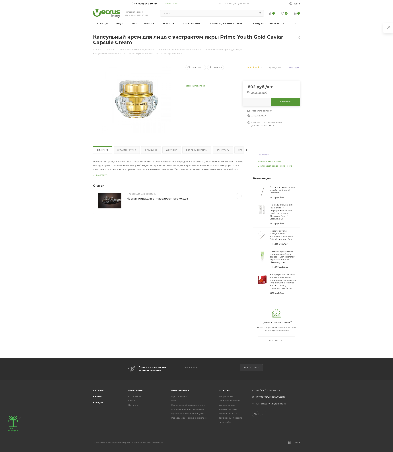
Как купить (222, 150)
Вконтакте (255, 414)
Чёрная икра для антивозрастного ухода (157, 198)
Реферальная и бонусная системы (189, 418)
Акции (97, 396)
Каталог (98, 390)
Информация (180, 390)
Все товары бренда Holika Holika (275, 166)
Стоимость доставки (229, 400)
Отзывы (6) (151, 150)
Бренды (98, 402)
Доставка (171, 150)
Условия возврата (228, 413)
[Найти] (260, 13)
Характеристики (126, 150)
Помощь (224, 390)
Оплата (242, 150)
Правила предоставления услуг (187, 413)
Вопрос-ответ (226, 396)
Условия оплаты (227, 405)
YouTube (263, 414)
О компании (134, 396)
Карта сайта (225, 422)
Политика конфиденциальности (188, 405)
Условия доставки (228, 409)
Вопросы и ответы (196, 150)
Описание (102, 150)
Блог (173, 400)
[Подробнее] (239, 196)
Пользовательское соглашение (187, 409)
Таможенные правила (230, 418)
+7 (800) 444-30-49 (145, 3)
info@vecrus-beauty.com (270, 396)
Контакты (133, 405)
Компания (135, 390)
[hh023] (136, 98)
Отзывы (132, 400)
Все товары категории (269, 161)
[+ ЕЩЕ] (295, 24)
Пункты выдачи (179, 396)
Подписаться (251, 367)
